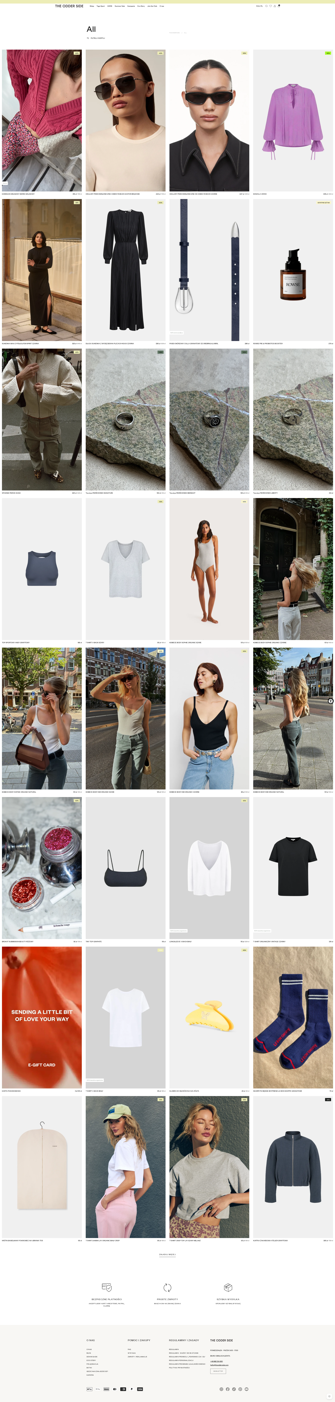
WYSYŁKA (132, 1353)
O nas (89, 1349)
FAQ (129, 1349)
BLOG (89, 1353)
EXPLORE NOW (179, 2)
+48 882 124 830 (216, 1361)
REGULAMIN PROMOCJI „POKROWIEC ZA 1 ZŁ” (187, 1357)
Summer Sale (120, 6)
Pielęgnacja (92, 1364)
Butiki (89, 1368)
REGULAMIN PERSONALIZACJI (181, 1360)
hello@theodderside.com (219, 1365)
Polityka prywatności (179, 1368)
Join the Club (152, 6)
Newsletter (218, 1371)
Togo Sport (101, 6)
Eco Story (141, 6)
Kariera (90, 1375)
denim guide (92, 1357)
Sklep (92, 6)
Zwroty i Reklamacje (137, 1357)
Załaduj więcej (167, 1254)
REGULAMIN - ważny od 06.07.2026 (183, 1353)
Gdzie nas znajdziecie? (97, 1371)
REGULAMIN (174, 1349)
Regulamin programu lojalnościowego (187, 1364)
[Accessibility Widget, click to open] (331, 701)
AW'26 (109, 6)
